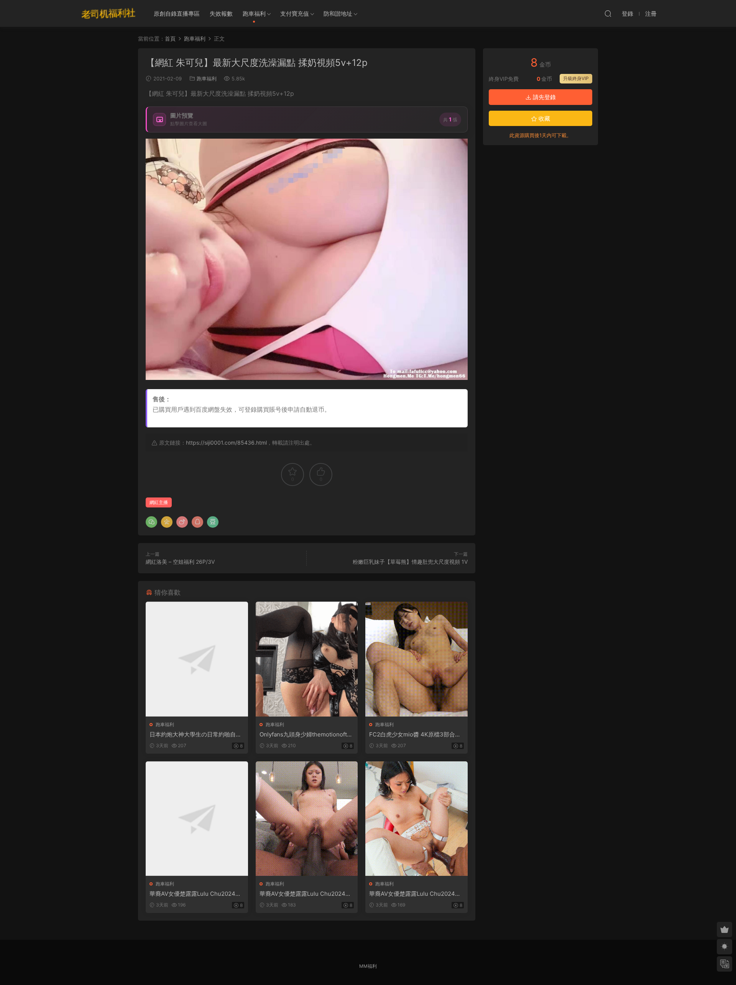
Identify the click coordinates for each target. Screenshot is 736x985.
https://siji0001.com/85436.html (226, 442)
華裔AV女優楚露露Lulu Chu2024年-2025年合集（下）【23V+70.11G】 (416, 894)
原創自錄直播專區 (177, 13)
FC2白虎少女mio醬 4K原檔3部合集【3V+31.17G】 (415, 734)
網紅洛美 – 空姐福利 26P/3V (180, 561)
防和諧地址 (338, 13)
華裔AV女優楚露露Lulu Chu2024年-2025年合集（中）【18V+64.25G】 (307, 894)
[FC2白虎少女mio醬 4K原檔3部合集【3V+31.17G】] (416, 659)
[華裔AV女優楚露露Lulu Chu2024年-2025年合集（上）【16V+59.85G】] (197, 818)
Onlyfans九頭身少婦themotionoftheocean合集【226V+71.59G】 (307, 734)
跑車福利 (254, 13)
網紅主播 (159, 502)
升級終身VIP (576, 78)
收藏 (543, 118)
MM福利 (368, 966)
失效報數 (221, 13)
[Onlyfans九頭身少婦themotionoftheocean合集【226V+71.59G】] (307, 659)
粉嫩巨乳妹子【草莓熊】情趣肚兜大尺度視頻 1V (410, 561)
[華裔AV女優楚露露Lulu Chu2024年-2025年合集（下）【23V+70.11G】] (416, 818)
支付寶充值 (294, 13)
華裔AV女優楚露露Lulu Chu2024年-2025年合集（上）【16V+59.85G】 (197, 894)
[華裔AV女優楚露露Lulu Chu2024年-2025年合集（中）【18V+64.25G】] (307, 818)
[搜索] (608, 13)
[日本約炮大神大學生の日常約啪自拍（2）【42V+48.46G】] (197, 659)
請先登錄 (543, 97)
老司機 (108, 13)
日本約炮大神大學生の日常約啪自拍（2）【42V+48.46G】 (196, 734)
